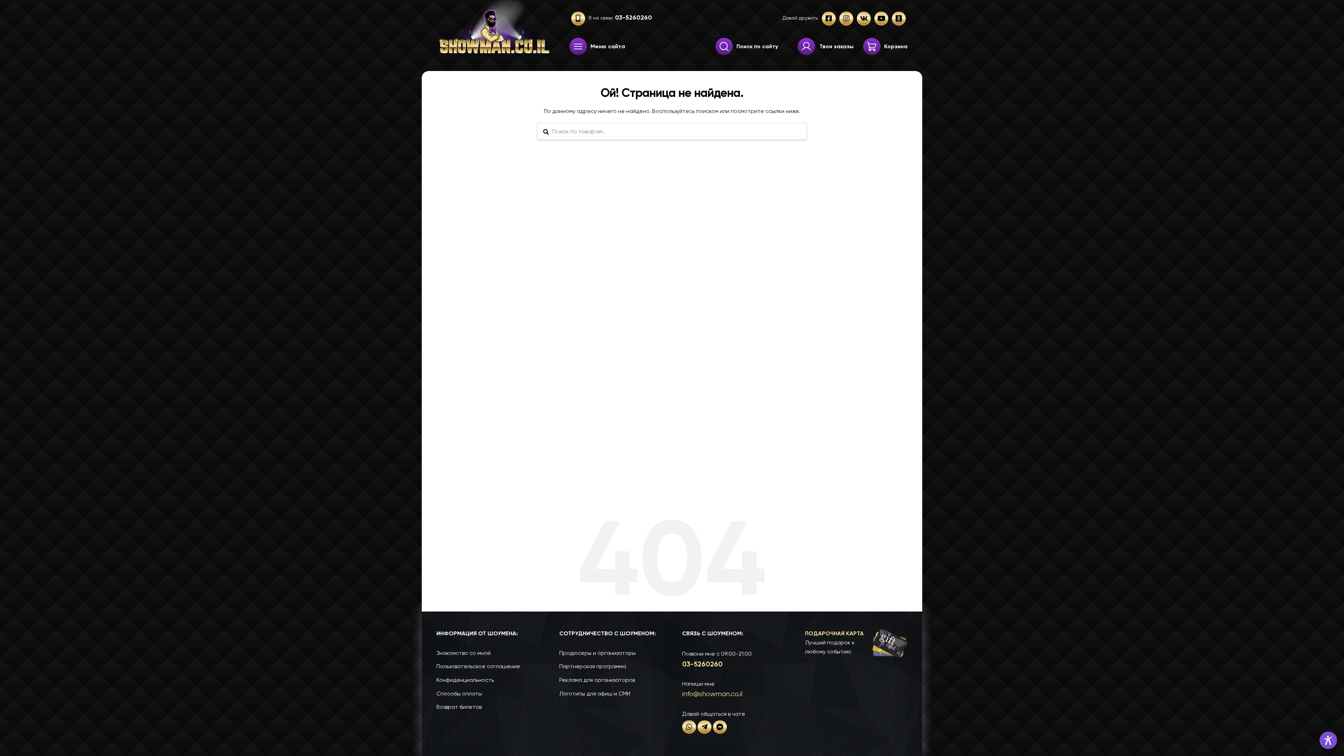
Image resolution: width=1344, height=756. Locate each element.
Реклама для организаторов (597, 680)
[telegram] (705, 727)
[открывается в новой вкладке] (689, 727)
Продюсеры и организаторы (597, 653)
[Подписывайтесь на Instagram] (846, 18)
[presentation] (578, 46)
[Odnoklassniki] (899, 18)
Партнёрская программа (592, 666)
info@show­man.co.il (712, 694)
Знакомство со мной (463, 653)
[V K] (864, 18)
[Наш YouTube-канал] (881, 18)
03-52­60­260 (702, 664)
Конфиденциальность (465, 680)
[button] (856, 642)
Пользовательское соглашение (478, 666)
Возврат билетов (459, 707)
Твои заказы (836, 46)
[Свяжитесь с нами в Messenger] (720, 727)
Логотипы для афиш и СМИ (594, 693)
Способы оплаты (459, 693)
